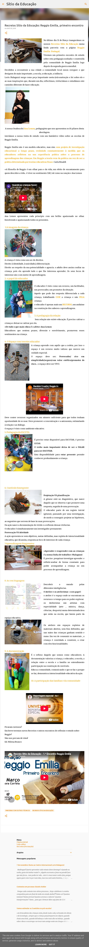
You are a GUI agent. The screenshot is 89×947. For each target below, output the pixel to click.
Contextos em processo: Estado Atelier (31, 887)
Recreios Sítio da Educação (43, 810)
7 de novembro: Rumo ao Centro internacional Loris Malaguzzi (40, 865)
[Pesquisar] (85, 4)
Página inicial (22, 842)
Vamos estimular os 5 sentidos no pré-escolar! (34, 908)
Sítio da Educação (21, 4)
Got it (52, 944)
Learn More (41, 944)
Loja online (21, 844)
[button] (6, 33)
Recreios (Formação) (25, 846)
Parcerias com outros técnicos (18, 810)
